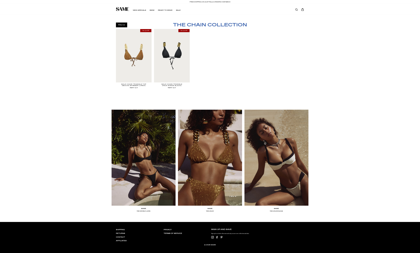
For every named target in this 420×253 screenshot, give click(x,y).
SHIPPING (120, 230)
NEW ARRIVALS (139, 10)
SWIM (152, 10)
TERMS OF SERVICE (173, 233)
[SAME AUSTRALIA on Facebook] (217, 237)
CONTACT (120, 237)
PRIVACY (168, 230)
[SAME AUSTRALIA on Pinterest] (221, 237)
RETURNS (120, 233)
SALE (178, 10)
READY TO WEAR (165, 10)
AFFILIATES (121, 241)
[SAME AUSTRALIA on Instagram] (212, 237)
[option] (210, 2)
